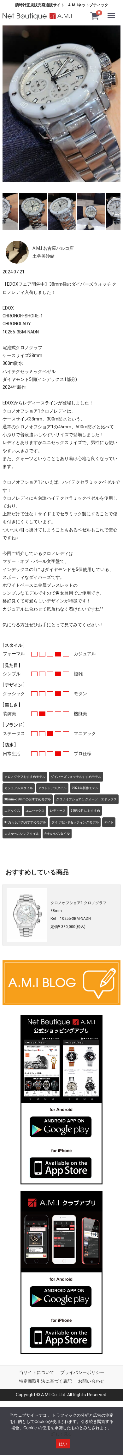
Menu (112, 11)
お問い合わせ (91, 1380)
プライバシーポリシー (82, 1372)
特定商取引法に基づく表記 (45, 1380)
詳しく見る (61, 1433)
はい (63, 1443)
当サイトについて (36, 1372)
